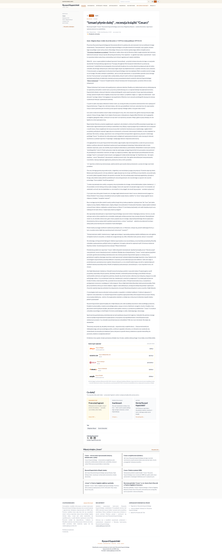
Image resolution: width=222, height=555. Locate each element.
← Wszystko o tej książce (68, 26)
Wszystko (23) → (156, 449)
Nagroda (122, 5)
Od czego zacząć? (142, 5)
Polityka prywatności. (68, 529)
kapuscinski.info (67, 1)
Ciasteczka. (65, 531)
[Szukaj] (148, 1)
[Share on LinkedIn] (95, 438)
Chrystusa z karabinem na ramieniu (97, 52)
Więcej (152, 5)
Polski (91, 15)
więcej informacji (88, 503)
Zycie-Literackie (102, 428)
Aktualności (113, 5)
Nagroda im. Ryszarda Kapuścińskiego (141, 506)
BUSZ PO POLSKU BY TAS (138, 512)
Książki (83, 5)
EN (158, 1)
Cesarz (64, 16)
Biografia (91, 5)
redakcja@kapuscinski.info (103, 526)
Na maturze (131, 5)
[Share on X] (88, 438)
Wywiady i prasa (101, 5)
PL (155, 1)
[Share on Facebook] (91, 438)
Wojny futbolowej (92, 80)
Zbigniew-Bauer (91, 428)
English (96, 15)
